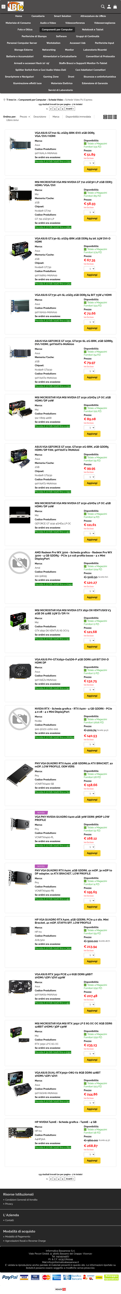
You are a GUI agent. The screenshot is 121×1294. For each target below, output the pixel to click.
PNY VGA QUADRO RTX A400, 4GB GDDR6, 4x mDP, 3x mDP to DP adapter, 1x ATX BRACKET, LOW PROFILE (73, 872)
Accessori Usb (78, 43)
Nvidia (38, 721)
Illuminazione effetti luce (27, 83)
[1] (90, 641)
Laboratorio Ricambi (95, 49)
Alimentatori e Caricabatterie (60, 56)
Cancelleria (38, 16)
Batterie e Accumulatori (20, 56)
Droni (71, 76)
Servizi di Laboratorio (60, 90)
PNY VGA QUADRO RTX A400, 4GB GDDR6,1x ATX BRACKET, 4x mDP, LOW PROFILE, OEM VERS (74, 765)
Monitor (69, 49)
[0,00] (115, 6)
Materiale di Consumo (18, 23)
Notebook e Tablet (92, 29)
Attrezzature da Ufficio (93, 16)
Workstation (53, 43)
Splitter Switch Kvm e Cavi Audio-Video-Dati (40, 69)
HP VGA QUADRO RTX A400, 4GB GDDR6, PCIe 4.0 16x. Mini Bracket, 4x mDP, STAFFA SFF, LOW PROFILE (71, 921)
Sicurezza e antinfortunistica (100, 76)
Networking (49, 49)
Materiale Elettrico (61, 83)
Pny (37, 775)
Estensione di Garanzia (95, 83)
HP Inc (38, 931)
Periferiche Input (104, 43)
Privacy (9, 1203)
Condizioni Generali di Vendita (21, 1199)
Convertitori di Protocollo (100, 56)
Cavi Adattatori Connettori (90, 69)
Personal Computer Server (22, 43)
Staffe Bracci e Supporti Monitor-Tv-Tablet (83, 63)
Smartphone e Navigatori (19, 76)
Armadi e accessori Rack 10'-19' (32, 63)
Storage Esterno (23, 49)
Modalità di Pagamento (17, 1236)
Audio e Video (48, 23)
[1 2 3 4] (90, 534)
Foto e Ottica (25, 29)
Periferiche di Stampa (34, 36)
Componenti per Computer (57, 29)
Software (61, 36)
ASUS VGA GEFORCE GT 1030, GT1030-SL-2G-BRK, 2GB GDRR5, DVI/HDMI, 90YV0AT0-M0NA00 (74, 342)
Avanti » (70, 109)
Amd (37, 567)
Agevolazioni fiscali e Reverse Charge (25, 1240)
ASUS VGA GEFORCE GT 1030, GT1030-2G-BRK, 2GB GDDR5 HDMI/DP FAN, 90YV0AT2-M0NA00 (72, 448)
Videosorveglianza (104, 23)
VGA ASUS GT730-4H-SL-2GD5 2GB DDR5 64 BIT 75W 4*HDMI (73, 294)
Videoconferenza (75, 23)
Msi (36, 194)
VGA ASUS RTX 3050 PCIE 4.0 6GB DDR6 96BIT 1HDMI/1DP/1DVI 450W (64, 976)
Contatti (9, 1220)
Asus (37, 145)
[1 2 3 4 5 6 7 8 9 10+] (90, 163)
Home (18, 16)
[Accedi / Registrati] (109, 6)
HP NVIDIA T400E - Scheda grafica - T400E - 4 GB (66, 1122)
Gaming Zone (51, 76)
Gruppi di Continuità (87, 36)
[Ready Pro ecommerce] (60, 1289)
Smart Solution (62, 16)
